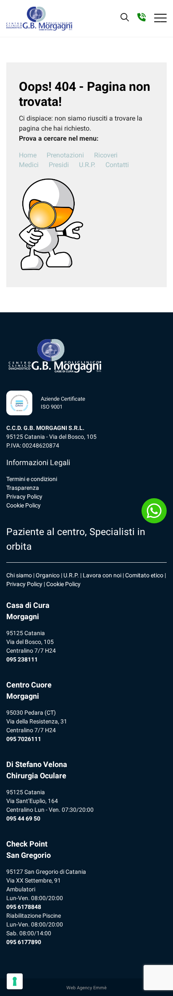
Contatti (117, 165)
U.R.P (70, 575)
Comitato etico (144, 575)
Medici (29, 165)
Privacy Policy (24, 496)
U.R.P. (87, 165)
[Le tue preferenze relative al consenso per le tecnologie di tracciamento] (15, 981)
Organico (48, 575)
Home (28, 155)
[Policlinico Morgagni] (39, 18)
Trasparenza (22, 487)
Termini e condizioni (31, 479)
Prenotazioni (65, 155)
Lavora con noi (102, 575)
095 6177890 (23, 942)
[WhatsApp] (154, 510)
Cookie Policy (23, 505)
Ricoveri (106, 155)
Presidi (59, 165)
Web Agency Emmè (86, 988)
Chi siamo (19, 575)
